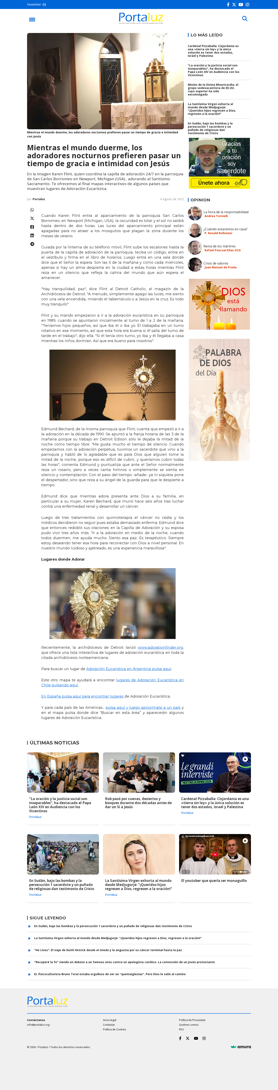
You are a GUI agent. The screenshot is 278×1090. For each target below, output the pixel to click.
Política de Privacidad (192, 1020)
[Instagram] (248, 4)
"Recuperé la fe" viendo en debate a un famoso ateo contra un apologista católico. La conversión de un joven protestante (124, 962)
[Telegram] (32, 244)
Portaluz (39, 199)
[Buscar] (245, 19)
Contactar (109, 1024)
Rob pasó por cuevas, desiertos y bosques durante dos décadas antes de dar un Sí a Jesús (138, 802)
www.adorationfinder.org (160, 647)
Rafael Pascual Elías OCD (223, 250)
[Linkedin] (32, 235)
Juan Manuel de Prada (220, 267)
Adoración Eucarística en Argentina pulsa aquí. (129, 669)
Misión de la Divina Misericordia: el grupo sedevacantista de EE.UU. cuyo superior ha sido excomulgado (213, 89)
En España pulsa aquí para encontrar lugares (82, 696)
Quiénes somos (189, 1024)
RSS (181, 1029)
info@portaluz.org (38, 1024)
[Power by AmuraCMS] (241, 1047)
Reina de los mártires (220, 246)
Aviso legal (109, 1020)
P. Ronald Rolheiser (218, 233)
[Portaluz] (141, 23)
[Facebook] (229, 4)
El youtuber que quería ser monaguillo (214, 880)
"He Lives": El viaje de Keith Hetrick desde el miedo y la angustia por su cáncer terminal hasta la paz (108, 950)
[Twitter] (235, 4)
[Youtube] (242, 4)
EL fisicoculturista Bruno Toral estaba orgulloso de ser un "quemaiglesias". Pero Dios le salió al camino (110, 974)
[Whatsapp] (32, 210)
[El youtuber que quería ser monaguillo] (215, 854)
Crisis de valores (216, 263)
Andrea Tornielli (216, 216)
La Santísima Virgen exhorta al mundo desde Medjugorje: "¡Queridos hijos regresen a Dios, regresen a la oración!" (212, 109)
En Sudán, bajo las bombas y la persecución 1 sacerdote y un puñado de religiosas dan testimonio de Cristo (210, 128)
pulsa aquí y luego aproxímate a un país (143, 707)
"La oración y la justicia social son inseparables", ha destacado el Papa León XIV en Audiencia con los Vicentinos (213, 70)
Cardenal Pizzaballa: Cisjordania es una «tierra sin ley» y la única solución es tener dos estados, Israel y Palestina (213, 51)
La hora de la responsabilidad (226, 212)
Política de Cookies (114, 1029)
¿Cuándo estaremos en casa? (225, 229)
